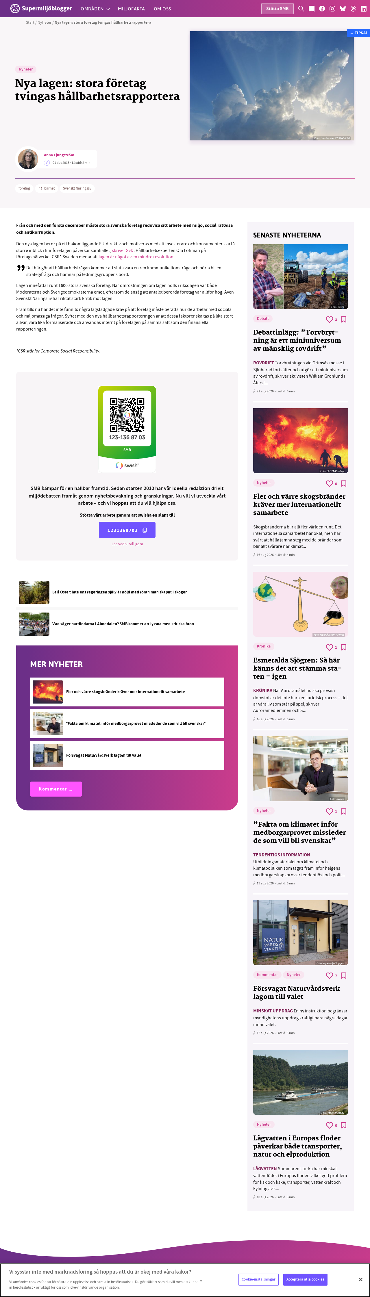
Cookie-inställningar (258, 1279)
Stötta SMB (277, 9)
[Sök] (301, 9)
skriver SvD (123, 250)
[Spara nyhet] (343, 319)
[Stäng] (360, 1279)
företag (24, 188)
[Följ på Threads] (353, 9)
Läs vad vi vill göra (127, 543)
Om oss (162, 8)
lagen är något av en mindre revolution (136, 257)
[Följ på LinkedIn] (364, 9)
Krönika (264, 646)
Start (30, 22)
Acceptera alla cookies (305, 1279)
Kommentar (53, 789)
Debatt (263, 319)
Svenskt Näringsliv (77, 188)
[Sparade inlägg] (311, 9)
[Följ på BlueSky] (343, 9)
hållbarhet (46, 188)
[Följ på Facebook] (322, 9)
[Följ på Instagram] (332, 9)
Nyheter (44, 22)
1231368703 (123, 530)
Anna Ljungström (59, 155)
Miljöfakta (131, 8)
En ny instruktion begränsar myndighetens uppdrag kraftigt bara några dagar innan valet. (300, 1017)
